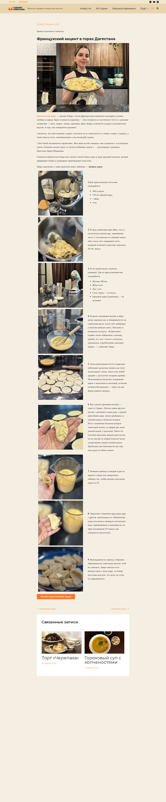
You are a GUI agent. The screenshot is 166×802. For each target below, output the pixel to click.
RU (152, 8)
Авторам (23, 2)
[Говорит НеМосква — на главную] (16, 8)
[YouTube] (154, 2)
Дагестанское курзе (46, 115)
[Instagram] (158, 2)
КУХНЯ (40, 24)
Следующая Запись (120, 609)
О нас (12, 2)
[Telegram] (150, 2)
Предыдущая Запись (46, 609)
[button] (147, 8)
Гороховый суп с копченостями (103, 660)
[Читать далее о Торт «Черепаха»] (62, 642)
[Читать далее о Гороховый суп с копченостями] (104, 642)
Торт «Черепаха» (60, 657)
